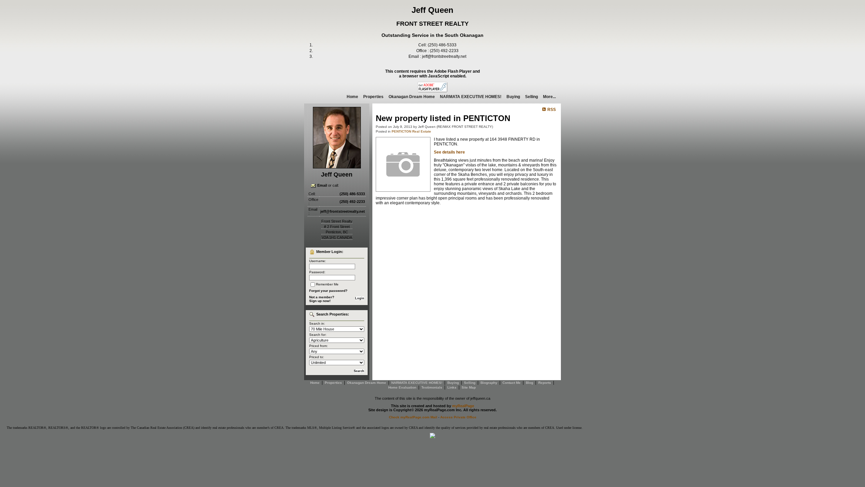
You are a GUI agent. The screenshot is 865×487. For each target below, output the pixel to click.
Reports (544, 383)
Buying (513, 96)
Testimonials (431, 387)
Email (322, 185)
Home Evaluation (402, 387)
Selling (531, 96)
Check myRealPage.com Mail (413, 417)
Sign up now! (319, 301)
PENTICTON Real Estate (411, 131)
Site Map (469, 387)
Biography (488, 383)
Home (352, 96)
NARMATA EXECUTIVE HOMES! (470, 96)
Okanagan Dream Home (412, 96)
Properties (373, 96)
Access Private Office (458, 417)
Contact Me (511, 383)
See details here (449, 152)
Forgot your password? (328, 291)
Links (451, 387)
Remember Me (327, 284)
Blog (529, 383)
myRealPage (463, 406)
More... (549, 96)
